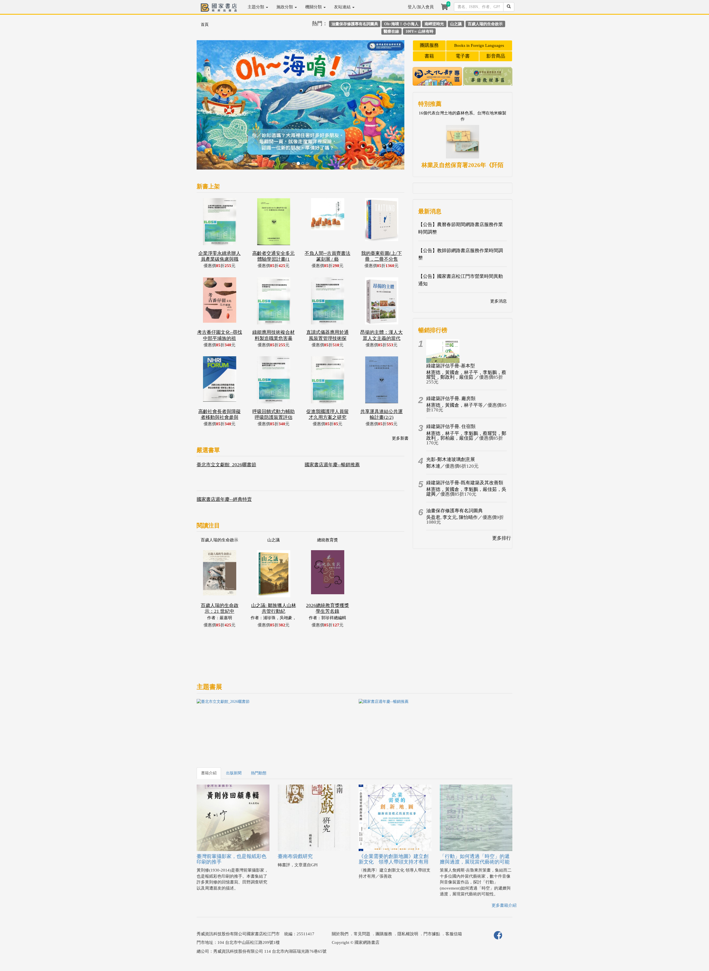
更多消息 (498, 301)
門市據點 (431, 934)
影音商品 (495, 56)
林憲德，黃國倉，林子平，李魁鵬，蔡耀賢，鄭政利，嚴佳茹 (466, 375)
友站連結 (343, 7)
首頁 (205, 24)
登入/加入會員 (421, 7)
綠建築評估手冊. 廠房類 (451, 398)
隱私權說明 (407, 934)
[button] (212, 107)
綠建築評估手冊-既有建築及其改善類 (464, 482)
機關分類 (314, 7)
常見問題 (362, 934)
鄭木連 (433, 466)
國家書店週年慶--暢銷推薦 (332, 464)
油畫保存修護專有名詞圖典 (454, 510)
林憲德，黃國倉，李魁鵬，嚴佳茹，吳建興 (466, 492)
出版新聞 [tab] (234, 773)
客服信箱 (453, 934)
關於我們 (340, 934)
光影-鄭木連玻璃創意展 (450, 459)
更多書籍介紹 (504, 905)
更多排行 (501, 538)
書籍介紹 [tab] (209, 773)
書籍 (429, 56)
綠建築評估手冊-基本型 (450, 365)
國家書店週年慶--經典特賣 (224, 499)
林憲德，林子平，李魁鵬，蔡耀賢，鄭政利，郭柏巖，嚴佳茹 (466, 436)
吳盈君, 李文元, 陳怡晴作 (452, 517)
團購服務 (429, 45)
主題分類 (256, 7)
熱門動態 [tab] (258, 773)
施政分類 (285, 7)
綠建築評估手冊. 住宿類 (451, 426)
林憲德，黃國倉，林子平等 (454, 405)
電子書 (463, 56)
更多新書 (400, 438)
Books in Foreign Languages (479, 45)
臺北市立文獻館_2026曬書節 (226, 464)
